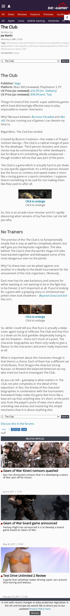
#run (26, 45)
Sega (17, 83)
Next (64, 61)
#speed (43, 45)
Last (24, 429)
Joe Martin (7, 35)
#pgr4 (66, 42)
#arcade (24, 42)
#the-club (63, 45)
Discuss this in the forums (17, 424)
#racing (19, 45)
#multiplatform (55, 42)
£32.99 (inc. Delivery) (44, 91)
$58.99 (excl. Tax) (41, 94)
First (4, 429)
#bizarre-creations (37, 42)
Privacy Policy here (39, 608)
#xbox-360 (20, 48)
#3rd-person (12, 42)
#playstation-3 (8, 45)
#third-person (8, 48)
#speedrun (52, 45)
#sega (16, 52)
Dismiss (35, 613)
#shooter (34, 45)
